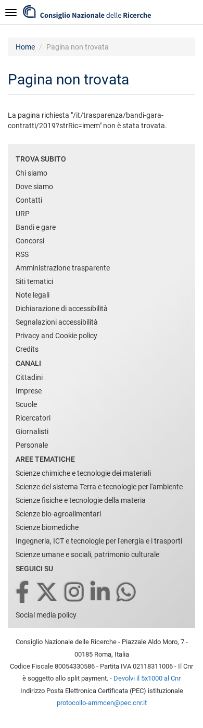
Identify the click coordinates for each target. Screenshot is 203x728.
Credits (27, 349)
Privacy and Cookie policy (56, 335)
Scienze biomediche (47, 527)
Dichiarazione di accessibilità (62, 308)
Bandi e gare (36, 227)
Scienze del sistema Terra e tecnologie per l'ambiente (99, 487)
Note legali (32, 295)
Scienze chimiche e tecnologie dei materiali (83, 473)
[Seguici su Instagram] (75, 592)
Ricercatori (33, 418)
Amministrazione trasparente (63, 268)
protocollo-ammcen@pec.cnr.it (102, 703)
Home (25, 47)
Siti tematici (34, 281)
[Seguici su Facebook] (23, 592)
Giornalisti (32, 431)
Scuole (26, 404)
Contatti (29, 200)
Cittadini (29, 377)
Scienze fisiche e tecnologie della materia (81, 500)
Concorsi (30, 241)
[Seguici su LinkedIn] (101, 592)
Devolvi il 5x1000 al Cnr (147, 678)
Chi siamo (31, 173)
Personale (32, 445)
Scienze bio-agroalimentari (58, 514)
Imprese (29, 391)
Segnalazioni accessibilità (57, 322)
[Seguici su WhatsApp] (127, 592)
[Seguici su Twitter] (47, 592)
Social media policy (46, 615)
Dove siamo (34, 186)
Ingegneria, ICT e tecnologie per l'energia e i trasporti (99, 541)
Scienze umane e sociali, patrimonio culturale (87, 554)
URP (23, 213)
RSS (22, 254)
